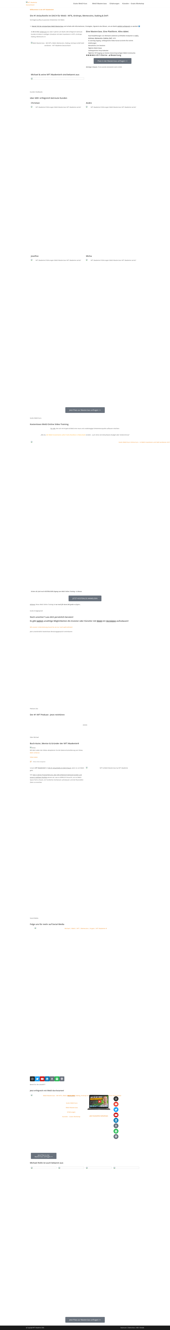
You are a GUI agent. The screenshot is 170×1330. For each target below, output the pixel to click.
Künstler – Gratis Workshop (71, 1117)
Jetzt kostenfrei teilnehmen (99, 1116)
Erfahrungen (71, 1112)
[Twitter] (37, 1078)
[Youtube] (42, 1078)
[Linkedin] (47, 1078)
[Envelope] (116, 1104)
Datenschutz (131, 1328)
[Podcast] (61, 1078)
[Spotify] (57, 1078)
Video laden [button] (34, 757)
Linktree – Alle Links (71, 1128)
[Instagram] (32, 1078)
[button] (57, 107)
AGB (137, 1328)
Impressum (124, 1328)
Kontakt (142, 1328)
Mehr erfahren (35, 753)
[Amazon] (52, 1078)
